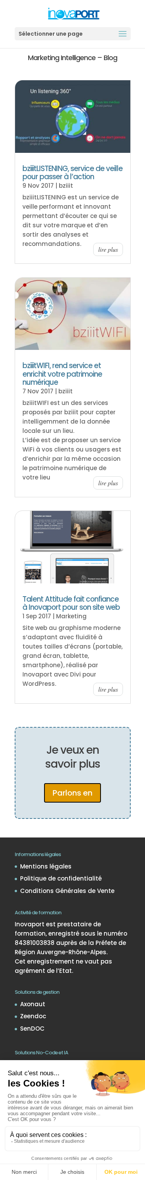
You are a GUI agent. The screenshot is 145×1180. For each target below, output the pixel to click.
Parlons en (72, 792)
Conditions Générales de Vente (67, 891)
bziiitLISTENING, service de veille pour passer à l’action (72, 172)
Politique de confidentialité (61, 878)
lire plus (108, 249)
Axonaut (32, 1004)
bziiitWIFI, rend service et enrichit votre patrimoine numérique (62, 374)
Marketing (71, 616)
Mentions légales (46, 866)
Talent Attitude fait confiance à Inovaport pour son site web (71, 603)
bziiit (66, 186)
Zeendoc (33, 1016)
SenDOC (32, 1028)
